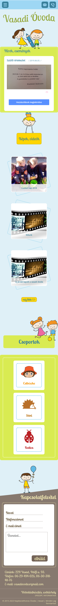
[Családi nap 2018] (29, 195)
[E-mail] (45, 5)
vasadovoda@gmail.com (28, 584)
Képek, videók (29, 138)
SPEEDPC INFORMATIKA (45, 595)
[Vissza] (46, 92)
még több (27, 299)
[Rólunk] (29, 242)
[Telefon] (53, 5)
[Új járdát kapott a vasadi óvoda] (29, 289)
